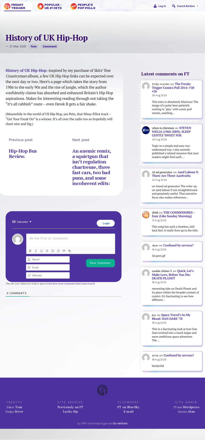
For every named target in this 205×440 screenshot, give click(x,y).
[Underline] (41, 250)
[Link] (69, 250)
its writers (120, 423)
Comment (50, 46)
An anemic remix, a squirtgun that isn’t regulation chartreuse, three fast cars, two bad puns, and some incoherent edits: (91, 167)
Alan (191, 411)
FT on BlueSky (129, 407)
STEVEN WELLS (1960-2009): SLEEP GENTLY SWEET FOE (171, 131)
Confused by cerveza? (178, 245)
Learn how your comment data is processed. (70, 283)
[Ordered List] (52, 250)
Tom (33, 46)
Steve (19, 411)
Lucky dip (70, 411)
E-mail (129, 411)
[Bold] (30, 250)
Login (106, 223)
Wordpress (191, 407)
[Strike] (47, 250)
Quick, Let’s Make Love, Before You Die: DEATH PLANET (173, 274)
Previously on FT (70, 407)
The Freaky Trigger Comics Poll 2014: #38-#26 (173, 87)
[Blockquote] (64, 250)
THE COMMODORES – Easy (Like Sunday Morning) (173, 214)
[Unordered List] (58, 250)
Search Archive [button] (186, 6)
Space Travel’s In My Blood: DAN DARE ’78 (171, 317)
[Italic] (36, 250)
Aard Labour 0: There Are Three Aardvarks (175, 174)
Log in (162, 6)
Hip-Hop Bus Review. (23, 153)
